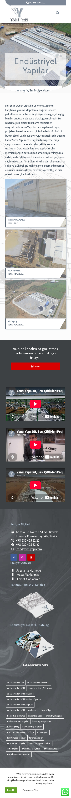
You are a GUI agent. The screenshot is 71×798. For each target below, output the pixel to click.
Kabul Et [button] (11, 790)
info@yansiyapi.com (29, 549)
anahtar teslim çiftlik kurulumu (20, 694)
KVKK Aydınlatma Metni (35, 664)
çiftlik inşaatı (12, 749)
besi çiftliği (46, 710)
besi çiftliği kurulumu (16, 716)
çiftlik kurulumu (50, 749)
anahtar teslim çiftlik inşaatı (40, 688)
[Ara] (56, 13)
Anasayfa (22, 90)
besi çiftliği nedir (35, 716)
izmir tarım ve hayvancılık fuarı (20, 732)
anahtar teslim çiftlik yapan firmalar (22, 710)
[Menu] (64, 13)
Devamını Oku (30, 790)
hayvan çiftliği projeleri (32, 727)
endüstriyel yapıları (54, 716)
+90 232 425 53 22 (27, 544)
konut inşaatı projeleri (16, 738)
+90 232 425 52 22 (27, 540)
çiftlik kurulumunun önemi (18, 754)
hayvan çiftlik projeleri (42, 721)
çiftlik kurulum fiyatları (30, 749)
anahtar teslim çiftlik (16, 688)
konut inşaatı (42, 732)
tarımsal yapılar (36, 738)
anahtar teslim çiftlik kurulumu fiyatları (24, 699)
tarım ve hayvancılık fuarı (40, 743)
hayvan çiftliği (13, 727)
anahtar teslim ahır (15, 682)
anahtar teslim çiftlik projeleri (20, 705)
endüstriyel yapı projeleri (18, 721)
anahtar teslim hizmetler (38, 682)
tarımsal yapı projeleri (16, 743)
